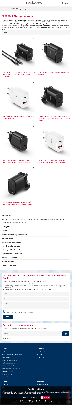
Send (8, 317)
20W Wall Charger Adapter (29, 219)
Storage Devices (7, 377)
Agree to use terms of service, (18, 313)
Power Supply (6, 357)
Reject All (25, 397)
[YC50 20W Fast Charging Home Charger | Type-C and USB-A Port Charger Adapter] (18, 140)
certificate (40, 355)
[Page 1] (32, 210)
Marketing (49, 401)
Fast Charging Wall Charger (11, 219)
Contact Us (40, 357)
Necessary (25, 401)
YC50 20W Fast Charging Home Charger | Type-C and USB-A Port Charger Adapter (16, 161)
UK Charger (22, 222)
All (8, 9)
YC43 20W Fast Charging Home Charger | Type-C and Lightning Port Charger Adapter (17, 203)
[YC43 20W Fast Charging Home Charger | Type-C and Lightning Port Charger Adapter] (18, 182)
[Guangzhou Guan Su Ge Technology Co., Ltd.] (33, 3)
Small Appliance (7, 374)
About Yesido (41, 352)
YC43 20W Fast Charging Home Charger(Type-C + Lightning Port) (18, 117)
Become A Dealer (42, 384)
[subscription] (65, 333)
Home (4, 9)
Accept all (46, 397)
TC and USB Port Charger (10, 222)
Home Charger (59, 219)
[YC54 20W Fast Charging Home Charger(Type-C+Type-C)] (53, 53)
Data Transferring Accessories (12, 355)
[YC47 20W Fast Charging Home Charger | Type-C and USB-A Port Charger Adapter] (53, 140)
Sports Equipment (8, 371)
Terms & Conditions (28, 312)
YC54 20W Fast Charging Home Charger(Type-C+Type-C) (53, 73)
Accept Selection (35, 397)
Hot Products (6, 384)
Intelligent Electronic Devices (11, 369)
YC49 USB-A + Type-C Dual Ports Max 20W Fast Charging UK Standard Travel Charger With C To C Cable (18, 74)
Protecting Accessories (9, 360)
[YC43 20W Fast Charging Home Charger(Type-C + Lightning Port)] (18, 96)
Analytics (32, 401)
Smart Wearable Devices (10, 366)
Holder (4, 352)
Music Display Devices (9, 363)
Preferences (41, 401)
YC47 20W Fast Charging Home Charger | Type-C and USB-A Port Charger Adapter (51, 161)
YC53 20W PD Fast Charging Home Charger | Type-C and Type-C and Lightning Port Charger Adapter (53, 118)
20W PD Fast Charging (46, 219)
